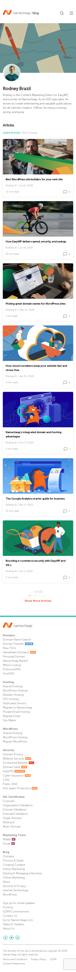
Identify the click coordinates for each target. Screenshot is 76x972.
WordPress (10, 894)
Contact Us (10, 915)
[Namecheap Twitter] (11, 937)
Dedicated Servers (14, 703)
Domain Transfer (18, 643)
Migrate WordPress (15, 741)
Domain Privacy (13, 754)
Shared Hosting (12, 686)
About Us (8, 928)
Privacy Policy (38, 959)
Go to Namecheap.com (18, 920)
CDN (6, 779)
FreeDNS (8, 673)
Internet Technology (15, 890)
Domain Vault (14, 767)
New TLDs (9, 648)
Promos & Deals (13, 860)
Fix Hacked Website (18, 762)
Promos (8, 907)
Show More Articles (38, 600)
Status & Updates (13, 924)
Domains (8, 856)
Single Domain (12, 818)
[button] (62, 12)
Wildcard (8, 822)
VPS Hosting (11, 699)
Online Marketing (14, 869)
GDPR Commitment (16, 911)
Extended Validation (15, 813)
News (6, 881)
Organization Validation (18, 805)
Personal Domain (14, 656)
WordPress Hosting (15, 690)
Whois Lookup (12, 665)
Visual (8, 843)
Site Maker (9, 720)
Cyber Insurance (16, 775)
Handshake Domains (19, 652)
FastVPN (13, 771)
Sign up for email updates (19, 903)
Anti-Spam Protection (20, 788)
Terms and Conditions (15, 959)
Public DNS (10, 784)
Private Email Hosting (16, 711)
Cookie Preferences (14, 963)
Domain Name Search (17, 639)
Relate (8, 839)
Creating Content (14, 864)
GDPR (53, 959)
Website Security (16, 758)
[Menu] (71, 13)
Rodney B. (11, 185)
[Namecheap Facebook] (5, 937)
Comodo (8, 801)
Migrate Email (11, 716)
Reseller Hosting (13, 694)
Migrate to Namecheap (17, 707)
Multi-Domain (12, 826)
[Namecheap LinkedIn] (17, 937)
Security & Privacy (14, 886)
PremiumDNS (12, 669)
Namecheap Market (15, 660)
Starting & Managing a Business (22, 873)
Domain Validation (14, 809)
